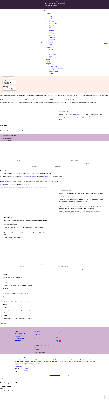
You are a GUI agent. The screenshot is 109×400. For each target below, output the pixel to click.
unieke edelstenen (77, 114)
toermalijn (77, 359)
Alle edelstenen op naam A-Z (85, 359)
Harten (1, 184)
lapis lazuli (55, 359)
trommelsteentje (27, 176)
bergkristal (40, 359)
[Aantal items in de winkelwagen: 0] (108, 42)
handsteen (33, 176)
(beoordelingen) (58, 7)
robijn (64, 359)
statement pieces (53, 178)
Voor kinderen (74, 160)
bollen (29, 178)
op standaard (63, 361)
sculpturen (23, 178)
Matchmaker (57, 166)
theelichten (38, 178)
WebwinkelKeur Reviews (55, 375)
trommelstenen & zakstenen (34, 363)
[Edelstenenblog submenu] (53, 64)
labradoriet (51, 359)
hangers (30, 364)
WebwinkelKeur (66, 196)
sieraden (21, 364)
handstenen (52, 361)
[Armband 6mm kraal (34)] (9, 89)
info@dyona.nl (38, 334)
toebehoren (11, 187)
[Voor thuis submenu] (51, 47)
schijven (82, 361)
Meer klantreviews (3, 323)
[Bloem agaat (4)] (9, 81)
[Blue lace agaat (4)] (9, 82)
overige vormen (70, 361)
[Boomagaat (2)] (9, 83)
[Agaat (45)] (9, 80)
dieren (5, 184)
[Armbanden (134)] (9, 86)
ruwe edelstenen (76, 361)
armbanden (26, 364)
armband (50, 176)
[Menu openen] (42, 42)
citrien (47, 359)
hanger (45, 176)
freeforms (47, 361)
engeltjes (43, 361)
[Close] (2, 378)
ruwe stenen (44, 181)
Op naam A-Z (34, 166)
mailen (22, 227)
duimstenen (39, 361)
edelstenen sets (92, 361)
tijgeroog (72, 359)
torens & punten (25, 363)
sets (28, 184)
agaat (28, 359)
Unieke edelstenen (88, 163)
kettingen (34, 364)
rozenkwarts (68, 359)
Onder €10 (17, 160)
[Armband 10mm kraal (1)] (9, 87)
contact (8, 227)
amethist (31, 359)
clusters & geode (29, 361)
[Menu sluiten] (45, 10)
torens (26, 178)
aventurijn (35, 359)
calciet (44, 359)
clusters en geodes (52, 181)
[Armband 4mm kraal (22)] (9, 88)
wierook (44, 187)
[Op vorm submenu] (51, 18)
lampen (59, 361)
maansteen (60, 359)
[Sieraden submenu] (50, 40)
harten (56, 361)
